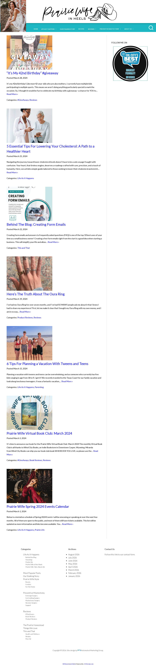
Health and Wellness (32, 634)
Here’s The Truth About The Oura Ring (36, 294)
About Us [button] (128, 29)
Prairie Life (40, 530)
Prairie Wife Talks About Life (35, 567)
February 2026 (74, 573)
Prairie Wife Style (31, 579)
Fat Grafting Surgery (32, 598)
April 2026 (73, 567)
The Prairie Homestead (33, 625)
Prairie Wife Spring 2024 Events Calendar (38, 506)
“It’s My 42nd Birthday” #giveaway (32, 73)
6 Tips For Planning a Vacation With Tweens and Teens (47, 364)
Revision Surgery (31, 603)
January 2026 (74, 576)
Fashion (28, 584)
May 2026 (72, 563)
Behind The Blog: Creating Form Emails (36, 224)
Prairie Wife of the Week (33, 564)
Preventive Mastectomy (109, 29)
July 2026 (72, 557)
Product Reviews (25, 317)
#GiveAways (23, 100)
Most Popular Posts (32, 573)
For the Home (30, 587)
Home (36, 29)
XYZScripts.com (88, 664)
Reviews (33, 100)
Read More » (12, 94)
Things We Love (30, 628)
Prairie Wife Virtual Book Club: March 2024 (39, 433)
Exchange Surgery (31, 596)
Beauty (27, 582)
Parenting (39, 387)
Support (28, 605)
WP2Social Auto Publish (69, 664)
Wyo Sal (28, 639)
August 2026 (73, 554)
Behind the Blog (30, 557)
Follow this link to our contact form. (120, 554)
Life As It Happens (25, 178)
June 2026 (72, 560)
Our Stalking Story (31, 576)
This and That (23, 248)
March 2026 (73, 570)
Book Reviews (35, 460)
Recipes (81, 29)
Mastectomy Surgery (32, 600)
